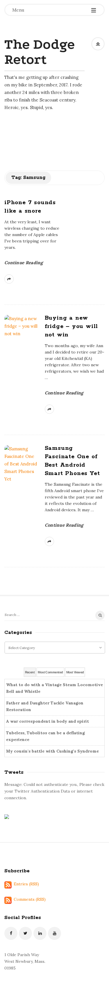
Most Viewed (75, 672)
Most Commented (50, 672)
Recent (30, 672)
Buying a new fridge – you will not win (71, 326)
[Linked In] (40, 933)
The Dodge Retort (39, 51)
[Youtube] (54, 933)
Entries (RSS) (26, 884)
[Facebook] (10, 933)
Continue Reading (23, 262)
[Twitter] (25, 933)
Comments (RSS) (30, 899)
